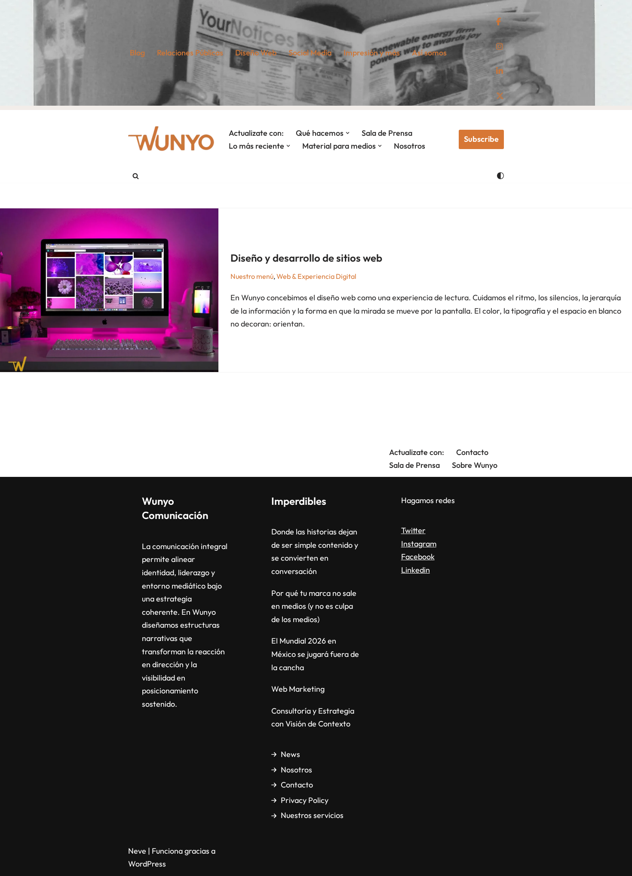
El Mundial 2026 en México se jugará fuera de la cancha (315, 654)
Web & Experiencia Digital (316, 276)
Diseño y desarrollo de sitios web (306, 257)
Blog (137, 53)
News (290, 754)
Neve (137, 851)
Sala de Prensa (387, 133)
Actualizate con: (256, 133)
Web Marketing (298, 689)
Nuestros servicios (312, 815)
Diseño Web (255, 53)
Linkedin (415, 570)
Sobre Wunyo (474, 465)
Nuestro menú (251, 276)
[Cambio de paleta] (500, 175)
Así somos (429, 53)
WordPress (147, 864)
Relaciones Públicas (190, 53)
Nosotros (409, 146)
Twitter (413, 530)
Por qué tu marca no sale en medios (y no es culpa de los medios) (313, 606)
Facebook (418, 557)
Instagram (418, 544)
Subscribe (481, 139)
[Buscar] (135, 176)
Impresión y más (372, 53)
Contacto (472, 452)
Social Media (309, 53)
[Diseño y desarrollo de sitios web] (109, 290)
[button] (348, 133)
